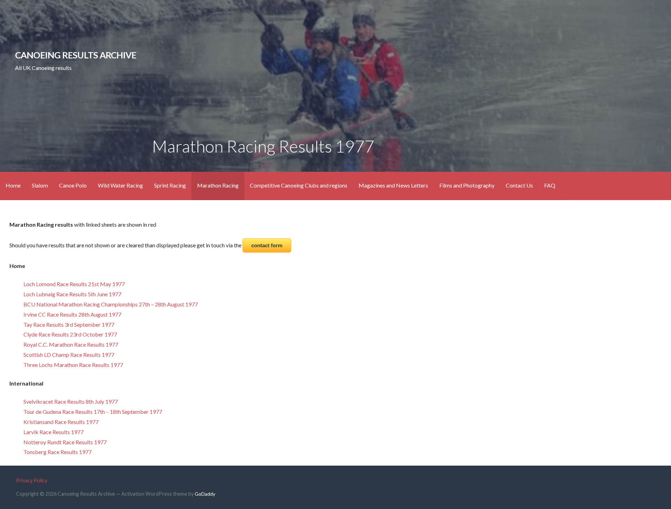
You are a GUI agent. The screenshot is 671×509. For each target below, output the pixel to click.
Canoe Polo (73, 185)
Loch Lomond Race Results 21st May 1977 (74, 284)
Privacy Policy (31, 480)
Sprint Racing (170, 185)
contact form (266, 245)
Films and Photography (467, 185)
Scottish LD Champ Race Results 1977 (68, 354)
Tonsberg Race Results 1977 (57, 451)
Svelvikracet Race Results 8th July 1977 (70, 401)
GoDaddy (205, 494)
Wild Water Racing (120, 185)
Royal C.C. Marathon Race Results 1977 (70, 344)
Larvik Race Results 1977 (53, 432)
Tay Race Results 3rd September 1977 (68, 324)
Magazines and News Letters (393, 185)
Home (13, 185)
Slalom (40, 185)
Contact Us (519, 185)
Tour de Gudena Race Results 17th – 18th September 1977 (92, 411)
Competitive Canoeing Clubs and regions (298, 185)
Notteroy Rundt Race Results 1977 (65, 442)
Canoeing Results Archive (76, 55)
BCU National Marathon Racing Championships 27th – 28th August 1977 (110, 304)
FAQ (549, 185)
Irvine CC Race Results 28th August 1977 (72, 314)
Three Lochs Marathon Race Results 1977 (73, 364)
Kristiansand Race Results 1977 (61, 421)
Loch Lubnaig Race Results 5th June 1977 (72, 294)
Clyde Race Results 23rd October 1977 (70, 334)
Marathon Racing (218, 185)
